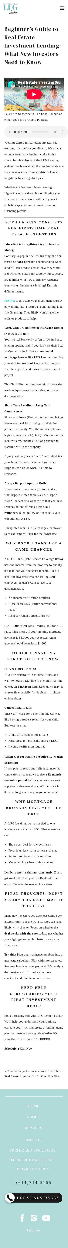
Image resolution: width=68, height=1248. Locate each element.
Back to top (34, 1230)
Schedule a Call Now (18, 1048)
